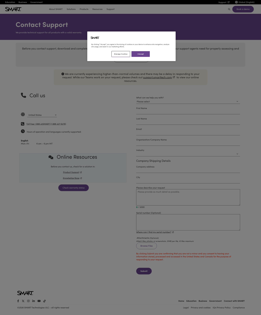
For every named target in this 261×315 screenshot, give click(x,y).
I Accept (140, 54)
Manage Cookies (120, 54)
